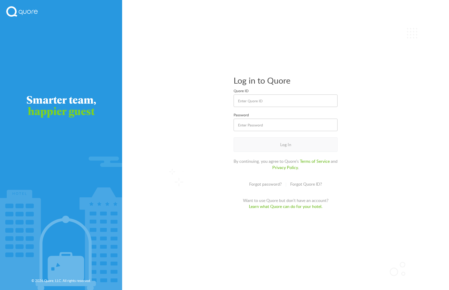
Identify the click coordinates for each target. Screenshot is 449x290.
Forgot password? (265, 184)
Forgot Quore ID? (306, 184)
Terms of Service (315, 161)
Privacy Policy (285, 167)
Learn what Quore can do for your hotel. (285, 206)
